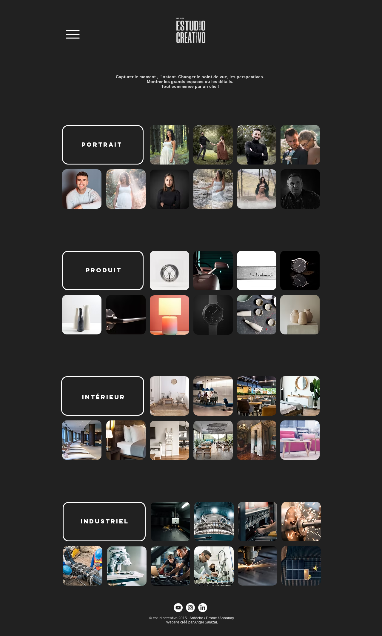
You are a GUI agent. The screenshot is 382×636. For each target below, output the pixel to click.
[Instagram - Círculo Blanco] (190, 607)
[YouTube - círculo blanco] (178, 607)
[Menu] (73, 34)
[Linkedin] (202, 607)
